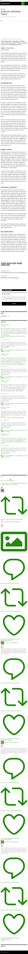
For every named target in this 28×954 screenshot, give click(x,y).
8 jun (2, 844)
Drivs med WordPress (5, 952)
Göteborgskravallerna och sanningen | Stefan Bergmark (13, 364)
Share (2, 348)
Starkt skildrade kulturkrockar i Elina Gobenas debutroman (14, 271)
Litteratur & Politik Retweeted (16, 519)
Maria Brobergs (7, 55)
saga (8, 264)
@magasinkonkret (17, 521)
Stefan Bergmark (5, 3)
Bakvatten (8, 153)
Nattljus (20, 263)
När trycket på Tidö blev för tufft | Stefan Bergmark (12, 390)
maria (14, 263)
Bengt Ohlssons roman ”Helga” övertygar (10, 277)
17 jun (2, 645)
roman (3, 264)
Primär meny (26, 3)
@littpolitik (15, 642)
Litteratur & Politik (5, 324)
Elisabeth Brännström (11, 16)
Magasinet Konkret (8, 521)
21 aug (2, 524)
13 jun (2, 744)
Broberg (4, 263)
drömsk (9, 263)
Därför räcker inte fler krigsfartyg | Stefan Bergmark (12, 417)
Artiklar (3, 9)
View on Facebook (5, 347)
